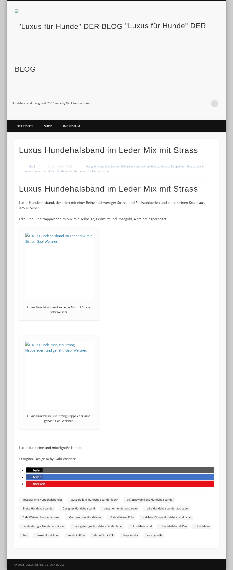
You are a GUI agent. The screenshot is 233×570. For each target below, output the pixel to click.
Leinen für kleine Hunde (94, 171)
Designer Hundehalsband (79, 508)
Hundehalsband (142, 526)
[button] (34, 470)
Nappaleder (130, 535)
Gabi (32, 166)
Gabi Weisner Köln (122, 517)
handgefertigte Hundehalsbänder (44, 526)
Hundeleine (203, 526)
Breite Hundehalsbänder (38, 508)
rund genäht (155, 535)
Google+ (205, 103)
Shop (48, 126)
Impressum (71, 126)
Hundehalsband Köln (174, 526)
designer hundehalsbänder (121, 508)
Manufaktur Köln (104, 535)
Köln (25, 535)
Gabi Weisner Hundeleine (85, 517)
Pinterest (196, 103)
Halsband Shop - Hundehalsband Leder (167, 517)
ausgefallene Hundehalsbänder (42, 500)
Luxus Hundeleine (48, 535)
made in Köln (76, 535)
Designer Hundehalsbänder (103, 166)
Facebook (177, 103)
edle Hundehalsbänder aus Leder (168, 508)
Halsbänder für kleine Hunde (59, 171)
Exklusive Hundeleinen (135, 166)
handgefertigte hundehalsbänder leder (98, 526)
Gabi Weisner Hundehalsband (41, 517)
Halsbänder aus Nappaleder (168, 166)
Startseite (25, 126)
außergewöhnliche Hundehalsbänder (150, 500)
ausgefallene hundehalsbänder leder (94, 500)
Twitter (186, 103)
